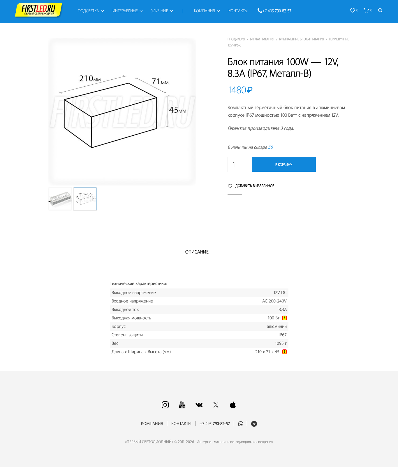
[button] (354, 10)
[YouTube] (182, 404)
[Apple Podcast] (232, 404)
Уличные (159, 11)
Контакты (238, 11)
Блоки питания (262, 39)
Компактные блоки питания (301, 39)
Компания (204, 11)
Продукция (236, 39)
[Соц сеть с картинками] (165, 404)
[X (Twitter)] (215, 404)
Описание (197, 252)
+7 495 (276, 11)
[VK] (199, 404)
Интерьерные (125, 11)
